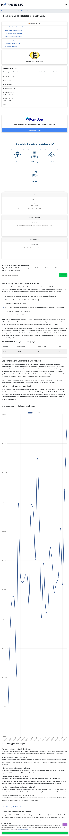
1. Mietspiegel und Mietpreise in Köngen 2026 (13, 27)
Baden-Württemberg (10, 10)
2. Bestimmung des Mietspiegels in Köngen (13, 30)
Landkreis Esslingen (21, 10)
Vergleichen (63, 274)
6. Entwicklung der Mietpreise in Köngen (12, 43)
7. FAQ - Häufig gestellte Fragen (10, 46)
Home (2, 10)
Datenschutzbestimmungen (23, 829)
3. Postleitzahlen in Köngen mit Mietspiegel (13, 33)
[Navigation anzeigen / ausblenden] (66, 4)
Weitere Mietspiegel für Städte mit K (12, 807)
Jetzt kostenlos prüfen (34, 130)
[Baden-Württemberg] (34, 55)
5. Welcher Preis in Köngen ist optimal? (12, 40)
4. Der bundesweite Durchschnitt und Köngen (13, 36)
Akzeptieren (35, 832)
